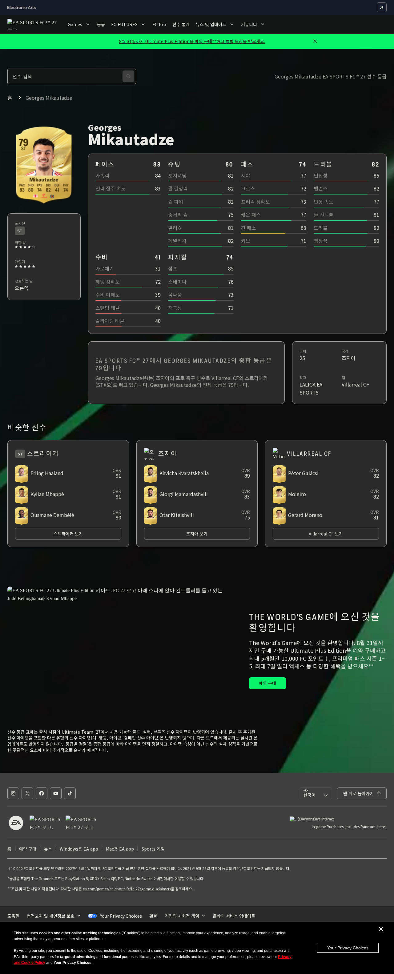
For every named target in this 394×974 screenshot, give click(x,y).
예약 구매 (27, 849)
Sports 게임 (153, 849)
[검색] (128, 76)
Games (75, 24)
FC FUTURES (124, 24)
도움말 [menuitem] (13, 916)
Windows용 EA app (79, 849)
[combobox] (316, 793)
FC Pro (159, 24)
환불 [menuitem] (153, 916)
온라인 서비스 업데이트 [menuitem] (234, 916)
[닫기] (315, 41)
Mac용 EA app (120, 849)
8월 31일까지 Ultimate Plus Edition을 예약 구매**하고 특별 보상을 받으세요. (192, 41)
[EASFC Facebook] (41, 793)
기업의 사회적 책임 (182, 916)
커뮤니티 (249, 24)
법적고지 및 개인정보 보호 (50, 916)
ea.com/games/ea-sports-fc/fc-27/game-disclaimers (127, 888)
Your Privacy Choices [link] (121, 916)
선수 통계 (181, 24)
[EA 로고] (16, 823)
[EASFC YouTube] (56, 793)
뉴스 (48, 849)
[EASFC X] (27, 793)
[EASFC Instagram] (13, 793)
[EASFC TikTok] (70, 793)
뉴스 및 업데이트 (211, 24)
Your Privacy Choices (347, 947)
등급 (101, 24)
